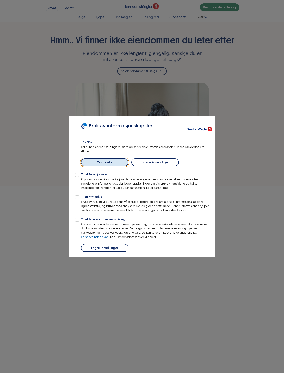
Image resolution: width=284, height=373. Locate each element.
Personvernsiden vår (94, 237)
